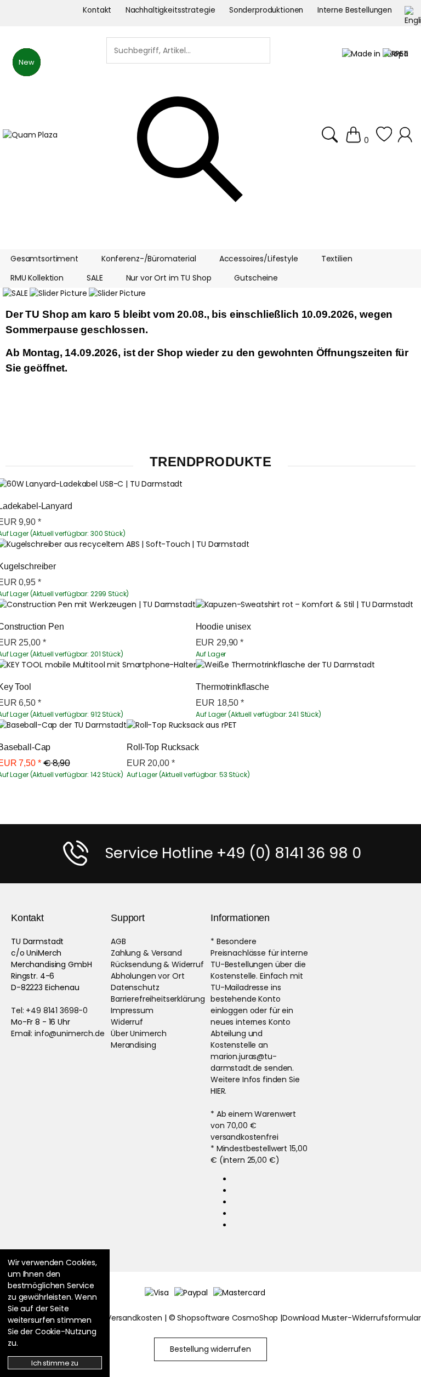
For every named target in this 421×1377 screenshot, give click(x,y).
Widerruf (127, 1021)
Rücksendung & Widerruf (157, 964)
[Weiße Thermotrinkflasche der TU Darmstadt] (285, 665)
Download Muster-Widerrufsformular (351, 1317)
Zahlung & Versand (146, 952)
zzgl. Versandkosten (125, 1317)
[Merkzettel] (384, 135)
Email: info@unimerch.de (58, 1033)
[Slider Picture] (58, 293)
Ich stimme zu (54, 1363)
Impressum (132, 1010)
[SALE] (15, 293)
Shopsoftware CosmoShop (227, 1317)
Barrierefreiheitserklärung (157, 998)
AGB (118, 941)
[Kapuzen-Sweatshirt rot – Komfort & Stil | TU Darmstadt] (304, 604)
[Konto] (406, 135)
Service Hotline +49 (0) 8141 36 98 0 (233, 853)
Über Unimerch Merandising (139, 1039)
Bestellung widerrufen (210, 1349)
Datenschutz (135, 987)
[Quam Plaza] (30, 135)
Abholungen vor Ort (147, 975)
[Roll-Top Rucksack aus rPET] (182, 725)
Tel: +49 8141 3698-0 (49, 1010)
